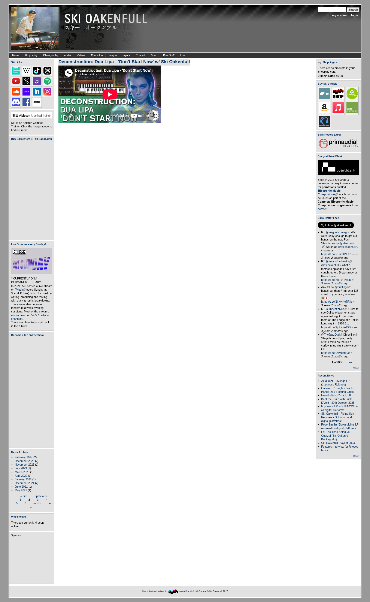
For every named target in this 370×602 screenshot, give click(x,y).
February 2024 (24, 457)
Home (15, 55)
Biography (31, 55)
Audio (67, 55)
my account (340, 15)
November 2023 (24, 464)
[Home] (81, 28)
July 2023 (21, 468)
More (356, 456)
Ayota (126, 55)
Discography (50, 55)
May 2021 (21, 490)
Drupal (189, 591)
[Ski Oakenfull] (173, 591)
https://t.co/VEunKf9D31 (337, 254)
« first (23, 496)
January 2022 (23, 479)
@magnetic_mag (337, 232)
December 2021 (24, 483)
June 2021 (21, 486)
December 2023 (24, 461)
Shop (154, 55)
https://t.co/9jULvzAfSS (337, 327)
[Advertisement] (32, 560)
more (356, 368)
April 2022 (21, 475)
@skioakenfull (348, 246)
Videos (81, 55)
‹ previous (40, 496)
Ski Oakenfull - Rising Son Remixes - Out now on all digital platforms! (337, 417)
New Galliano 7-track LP (336, 395)
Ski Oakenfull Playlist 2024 (338, 443)
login (354, 15)
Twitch (20, 289)
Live (182, 55)
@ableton (347, 243)
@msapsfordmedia (339, 261)
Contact (140, 55)
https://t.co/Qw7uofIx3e (337, 352)
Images (113, 55)
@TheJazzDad (336, 309)
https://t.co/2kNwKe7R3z (338, 301)
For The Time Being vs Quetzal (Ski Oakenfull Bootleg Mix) (335, 435)
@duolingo (343, 287)
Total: (331, 76)
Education (97, 55)
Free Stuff (168, 55)
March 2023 (22, 472)
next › (36, 503)
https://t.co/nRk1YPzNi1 (337, 279)
